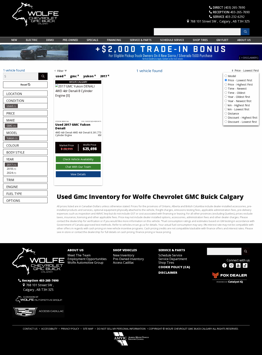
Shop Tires (166, 262)
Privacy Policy (70, 328)
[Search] (245, 31)
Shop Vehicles (125, 250)
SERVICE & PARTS (171, 250)
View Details (78, 174)
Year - (238, 97)
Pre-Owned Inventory (128, 259)
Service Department (172, 259)
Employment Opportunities (87, 259)
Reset (24, 84)
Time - (237, 88)
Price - (239, 80)
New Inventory (123, 255)
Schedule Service (170, 255)
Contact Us (30, 328)
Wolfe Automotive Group (85, 262)
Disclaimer (167, 272)
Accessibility (49, 328)
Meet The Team (79, 255)
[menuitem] (26, 106)
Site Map (88, 328)
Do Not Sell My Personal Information (121, 328)
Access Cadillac (123, 262)
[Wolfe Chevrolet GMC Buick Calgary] (35, 14)
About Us (76, 250)
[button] (14, 40)
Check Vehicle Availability (78, 159)
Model (232, 76)
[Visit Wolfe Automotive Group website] (38, 298)
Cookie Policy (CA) (174, 267)
